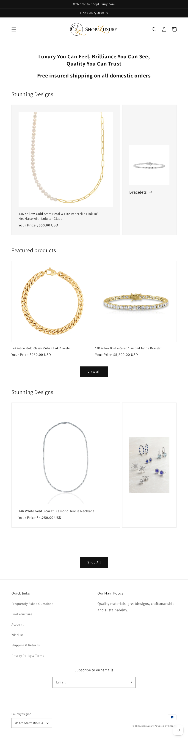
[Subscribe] (130, 682)
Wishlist (17, 635)
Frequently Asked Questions (32, 604)
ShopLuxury (147, 725)
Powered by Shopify (166, 725)
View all (94, 371)
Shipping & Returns (25, 645)
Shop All (94, 562)
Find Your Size (21, 614)
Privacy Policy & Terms (27, 656)
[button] (14, 29)
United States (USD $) (29, 723)
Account (17, 624)
